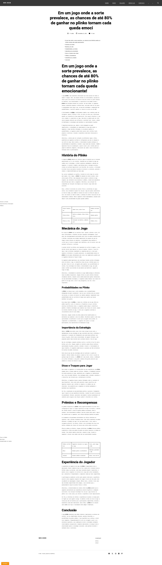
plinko (72, 112)
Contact (142, 2)
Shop (114, 2)
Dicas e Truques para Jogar (71, 53)
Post (94, 33)
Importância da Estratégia (71, 51)
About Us (132, 2)
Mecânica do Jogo (69, 46)
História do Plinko (69, 44)
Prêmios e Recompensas (70, 55)
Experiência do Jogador (70, 57)
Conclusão (67, 59)
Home (107, 2)
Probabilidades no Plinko (71, 48)
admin (72, 33)
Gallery (122, 2)
